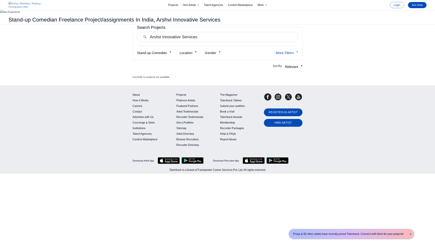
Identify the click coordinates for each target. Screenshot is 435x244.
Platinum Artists (185, 100)
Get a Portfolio (185, 122)
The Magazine (228, 94)
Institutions (139, 128)
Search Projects (151, 27)
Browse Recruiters (187, 139)
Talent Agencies (213, 5)
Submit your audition (232, 106)
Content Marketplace (240, 5)
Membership (227, 122)
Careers (137, 106)
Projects (173, 5)
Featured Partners (187, 106)
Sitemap (181, 128)
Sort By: (278, 66)
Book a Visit (227, 111)
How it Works (141, 100)
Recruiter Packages (232, 128)
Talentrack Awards (231, 117)
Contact (137, 111)
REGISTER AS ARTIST (283, 112)
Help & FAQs (228, 133)
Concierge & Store (144, 122)
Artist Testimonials (187, 111)
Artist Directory (185, 133)
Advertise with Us (143, 117)
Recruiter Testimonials (189, 117)
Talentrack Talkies (231, 100)
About (136, 94)
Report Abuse (228, 139)
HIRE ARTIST (283, 122)
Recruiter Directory (187, 145)
